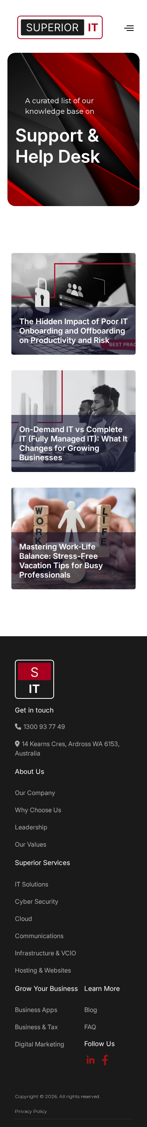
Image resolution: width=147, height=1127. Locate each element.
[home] (58, 27)
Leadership (31, 827)
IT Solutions (31, 884)
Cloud (23, 918)
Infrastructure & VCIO (45, 953)
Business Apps (36, 1010)
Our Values (30, 844)
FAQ (90, 1027)
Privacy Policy (31, 1111)
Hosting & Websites (43, 970)
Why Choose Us (38, 810)
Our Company (35, 793)
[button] (125, 27)
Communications (39, 936)
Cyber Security (36, 901)
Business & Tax (36, 1027)
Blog (90, 1010)
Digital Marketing (39, 1044)
